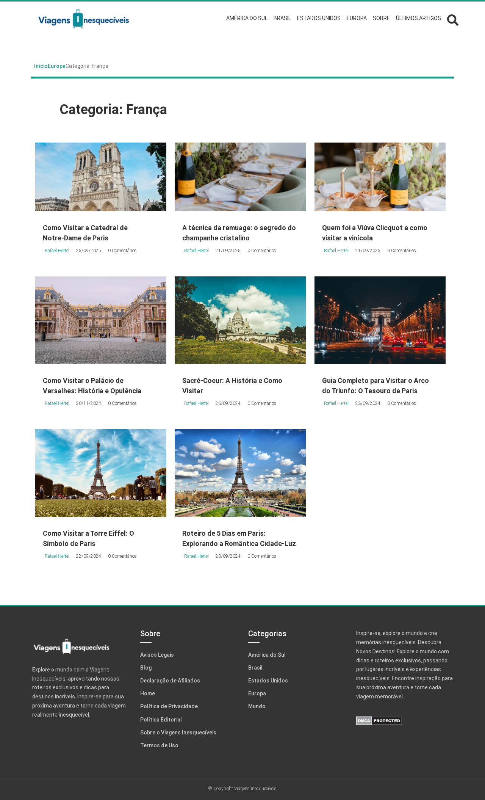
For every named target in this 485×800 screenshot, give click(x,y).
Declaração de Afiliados (170, 681)
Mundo (257, 706)
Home (147, 693)
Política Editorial (161, 720)
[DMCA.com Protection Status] (404, 720)
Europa (57, 66)
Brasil (255, 668)
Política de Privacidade (169, 706)
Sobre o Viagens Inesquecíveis (178, 732)
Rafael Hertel (57, 250)
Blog (146, 668)
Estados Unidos (268, 681)
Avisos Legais (157, 655)
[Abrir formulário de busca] (452, 19)
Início (41, 66)
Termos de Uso (159, 745)
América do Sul (267, 655)
